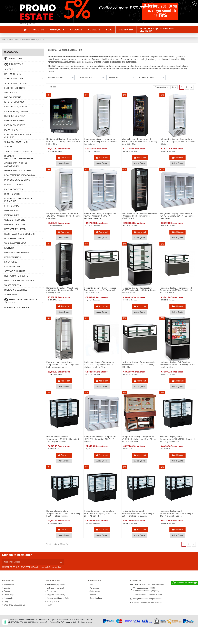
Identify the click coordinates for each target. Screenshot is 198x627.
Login (91, 584)
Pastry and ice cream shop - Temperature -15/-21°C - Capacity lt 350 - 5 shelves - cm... (62, 364)
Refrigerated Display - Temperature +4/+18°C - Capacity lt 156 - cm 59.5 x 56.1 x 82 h (63, 141)
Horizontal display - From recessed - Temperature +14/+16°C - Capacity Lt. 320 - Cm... (139, 364)
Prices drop (8, 595)
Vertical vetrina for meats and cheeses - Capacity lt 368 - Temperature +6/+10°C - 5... (139, 215)
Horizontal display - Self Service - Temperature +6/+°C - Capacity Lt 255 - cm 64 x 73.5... (177, 364)
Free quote (8, 598)
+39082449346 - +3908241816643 (147, 595)
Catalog (7, 591)
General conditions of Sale (58, 598)
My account (94, 588)
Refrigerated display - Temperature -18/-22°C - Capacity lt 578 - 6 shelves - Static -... (177, 141)
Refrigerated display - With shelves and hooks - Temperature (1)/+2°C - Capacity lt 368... (62, 290)
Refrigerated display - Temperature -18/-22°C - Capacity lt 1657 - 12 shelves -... (100, 439)
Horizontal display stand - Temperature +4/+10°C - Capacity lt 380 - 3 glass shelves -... (62, 439)
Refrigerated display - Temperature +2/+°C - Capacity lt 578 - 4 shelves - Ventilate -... (101, 141)
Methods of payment (55, 588)
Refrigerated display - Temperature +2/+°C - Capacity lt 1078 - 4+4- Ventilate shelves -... (100, 215)
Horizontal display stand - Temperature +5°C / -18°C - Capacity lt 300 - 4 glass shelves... (63, 513)
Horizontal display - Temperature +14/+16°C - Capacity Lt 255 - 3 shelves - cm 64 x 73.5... (99, 364)
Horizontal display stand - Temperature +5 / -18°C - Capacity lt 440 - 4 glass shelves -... (176, 513)
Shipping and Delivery (56, 595)
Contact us (51, 591)
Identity (92, 595)
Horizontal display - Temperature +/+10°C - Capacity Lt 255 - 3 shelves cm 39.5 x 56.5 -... (139, 290)
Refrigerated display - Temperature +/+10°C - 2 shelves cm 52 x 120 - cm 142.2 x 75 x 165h (139, 439)
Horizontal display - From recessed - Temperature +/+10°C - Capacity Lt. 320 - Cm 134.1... (176, 290)
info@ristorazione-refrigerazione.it (147, 599)
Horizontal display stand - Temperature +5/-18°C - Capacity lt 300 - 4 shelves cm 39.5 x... (138, 513)
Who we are (9, 584)
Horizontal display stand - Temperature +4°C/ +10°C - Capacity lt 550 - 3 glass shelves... (177, 439)
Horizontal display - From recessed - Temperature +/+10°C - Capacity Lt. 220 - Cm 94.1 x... (100, 290)
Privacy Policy (53, 601)
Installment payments (56, 584)
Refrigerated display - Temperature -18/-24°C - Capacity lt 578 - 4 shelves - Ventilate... (63, 215)
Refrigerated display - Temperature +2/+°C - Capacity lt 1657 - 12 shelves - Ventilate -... (177, 215)
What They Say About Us (14, 605)
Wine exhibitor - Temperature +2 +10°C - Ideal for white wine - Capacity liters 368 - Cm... (139, 141)
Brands (7, 588)
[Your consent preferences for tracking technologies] (5, 622)
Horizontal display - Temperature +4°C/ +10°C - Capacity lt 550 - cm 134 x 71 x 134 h (100, 513)
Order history (94, 591)
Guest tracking (95, 598)
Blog (6, 601)
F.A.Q (49, 605)
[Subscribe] (61, 562)
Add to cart (65, 158)
